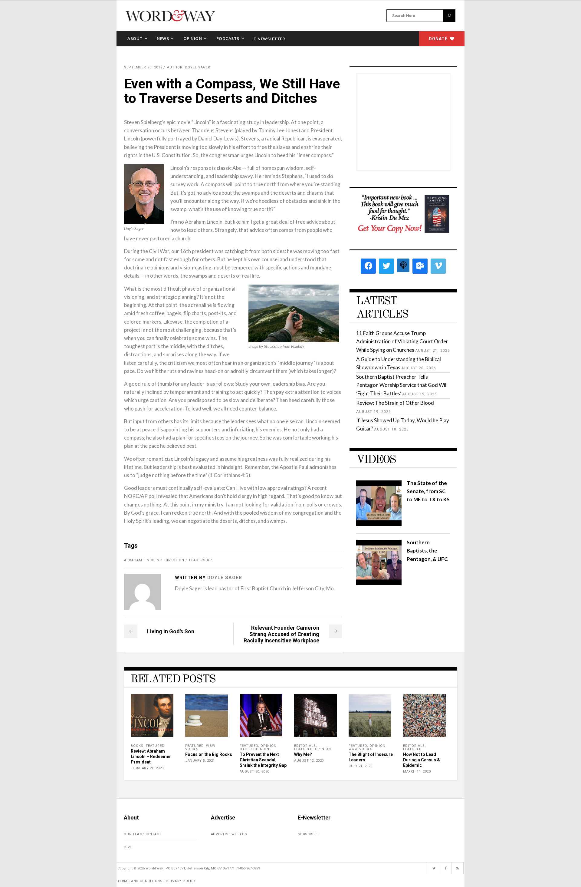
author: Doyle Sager (188, 67)
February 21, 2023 (147, 768)
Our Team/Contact (143, 834)
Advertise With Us (229, 834)
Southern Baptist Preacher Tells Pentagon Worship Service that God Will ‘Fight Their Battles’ (402, 385)
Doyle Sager (224, 577)
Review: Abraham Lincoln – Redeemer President (151, 756)
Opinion (269, 746)
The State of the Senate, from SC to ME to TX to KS (428, 491)
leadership (200, 560)
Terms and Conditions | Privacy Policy (156, 881)
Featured (155, 746)
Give (128, 847)
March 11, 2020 (417, 771)
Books (137, 746)
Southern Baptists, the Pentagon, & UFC (427, 550)
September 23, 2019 (143, 67)
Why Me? (303, 754)
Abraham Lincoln (141, 560)
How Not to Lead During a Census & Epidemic (421, 760)
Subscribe (308, 834)
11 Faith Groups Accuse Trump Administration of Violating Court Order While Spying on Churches (402, 341)
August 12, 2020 (309, 761)
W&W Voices (361, 749)
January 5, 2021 (200, 761)
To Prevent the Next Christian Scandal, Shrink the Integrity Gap (263, 760)
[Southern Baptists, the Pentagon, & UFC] (379, 583)
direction (174, 560)
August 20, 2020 (254, 771)
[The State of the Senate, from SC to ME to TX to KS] (379, 524)
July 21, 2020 (361, 766)
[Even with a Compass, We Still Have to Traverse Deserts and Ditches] (142, 592)
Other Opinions (256, 749)
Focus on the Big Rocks (208, 754)
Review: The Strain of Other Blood (395, 403)
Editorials (305, 746)
